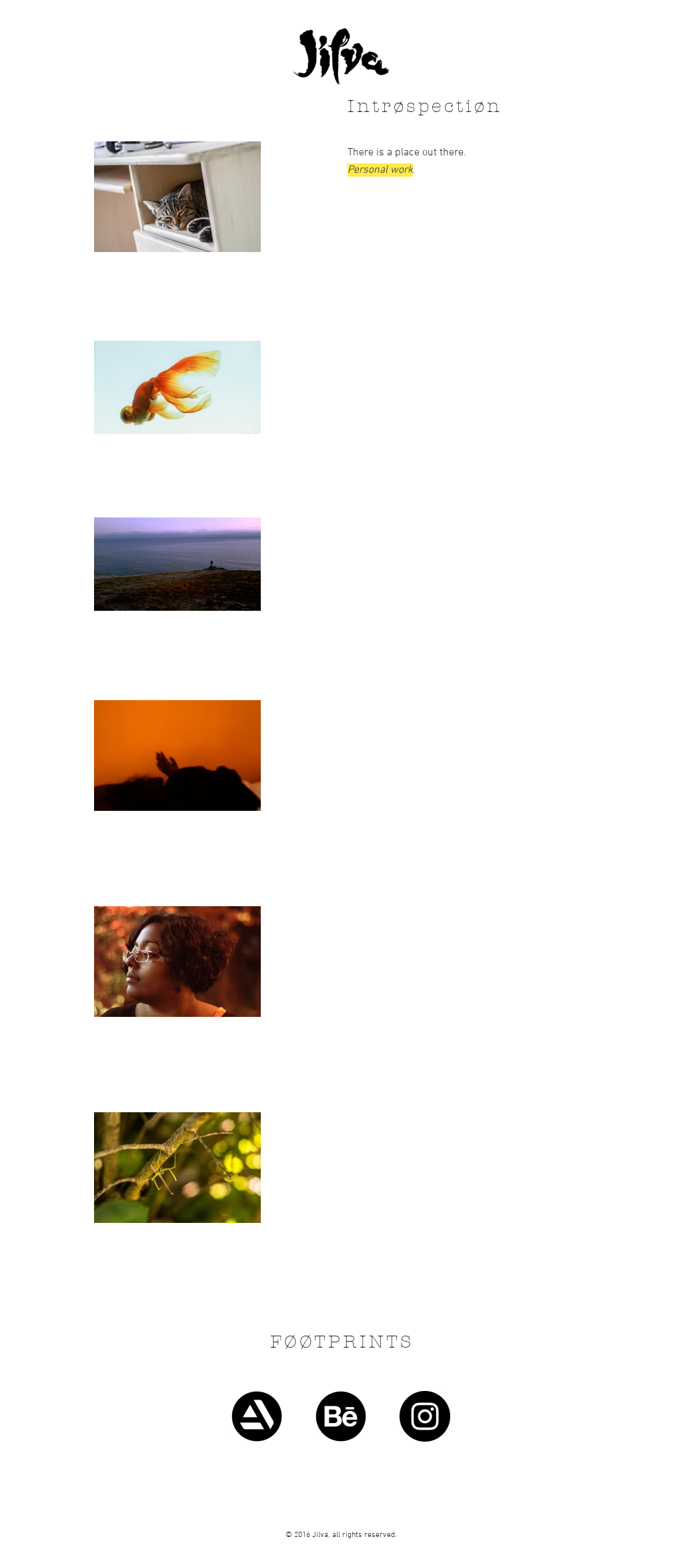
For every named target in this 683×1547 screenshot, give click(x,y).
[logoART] (256, 1416)
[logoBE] (340, 1416)
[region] (341, 1351)
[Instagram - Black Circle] (425, 1416)
